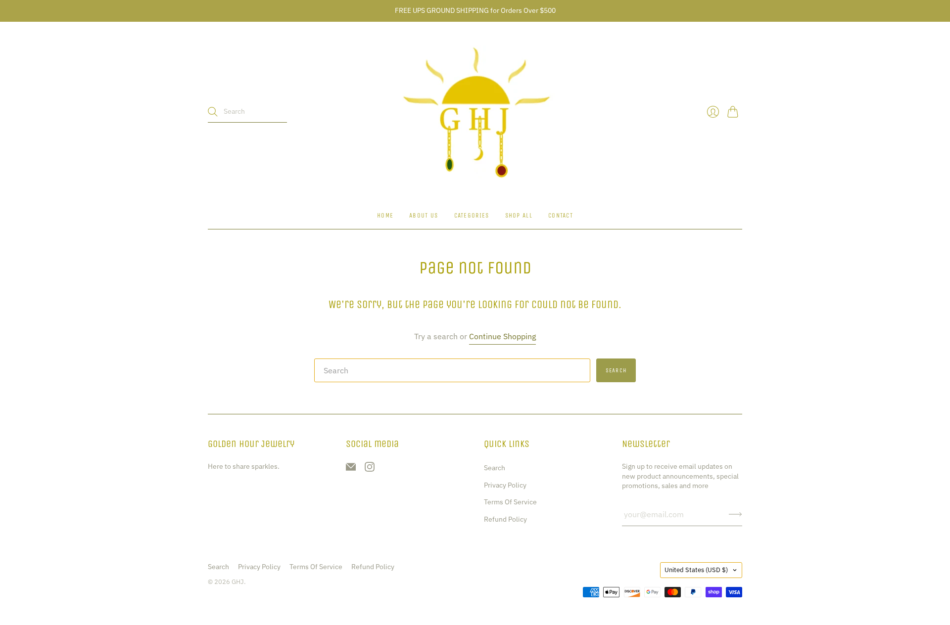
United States (696, 570)
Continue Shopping (502, 336)
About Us (423, 215)
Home (385, 215)
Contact (560, 215)
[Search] (213, 112)
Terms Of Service (510, 501)
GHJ (238, 582)
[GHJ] (475, 112)
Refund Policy (505, 519)
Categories (471, 215)
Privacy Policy (505, 485)
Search (494, 467)
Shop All (518, 215)
